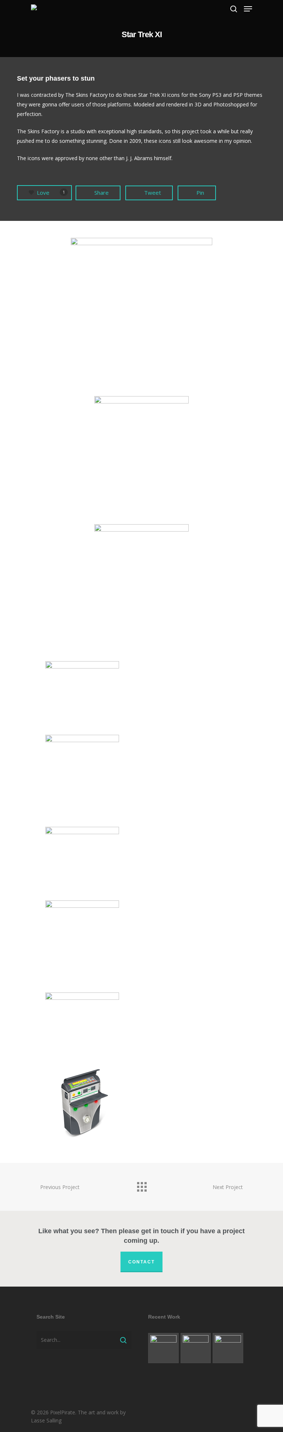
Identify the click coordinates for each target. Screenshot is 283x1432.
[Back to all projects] (141, 1185)
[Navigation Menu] (248, 9)
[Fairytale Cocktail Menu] (163, 1348)
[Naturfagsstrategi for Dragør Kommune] (228, 1348)
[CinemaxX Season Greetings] (196, 1348)
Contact (141, 1262)
